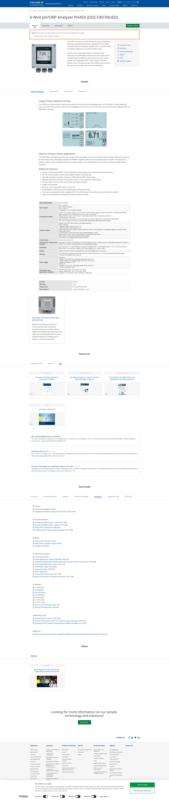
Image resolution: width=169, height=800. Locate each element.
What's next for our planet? (99, 750)
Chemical (32, 762)
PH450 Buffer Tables (42, 567)
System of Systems (99, 758)
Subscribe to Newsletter (116, 775)
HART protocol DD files (42, 541)
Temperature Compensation (44, 574)
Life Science (65, 765)
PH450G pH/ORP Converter (44, 618)
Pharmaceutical (34, 771)
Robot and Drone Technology (98, 768)
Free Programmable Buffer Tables (46, 564)
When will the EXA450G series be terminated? (45, 436)
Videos (80, 754)
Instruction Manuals (126, 51)
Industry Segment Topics (100, 753)
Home (34, 11)
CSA (36, 592)
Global (113, 2)
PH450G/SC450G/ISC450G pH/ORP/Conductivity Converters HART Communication (62, 562)
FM (36, 597)
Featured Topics (114, 5)
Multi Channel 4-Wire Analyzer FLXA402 (47, 36)
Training (112, 766)
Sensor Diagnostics (41, 572)
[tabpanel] (47, 57)
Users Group (113, 757)
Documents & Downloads (84, 750)
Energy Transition (35, 766)
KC (36, 600)
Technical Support (125, 61)
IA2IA (95, 761)
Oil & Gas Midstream (35, 757)
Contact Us (134, 5)
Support (125, 5)
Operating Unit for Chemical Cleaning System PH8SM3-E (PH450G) (57, 623)
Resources (81, 752)
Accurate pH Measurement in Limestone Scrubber (47, 378)
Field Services (113, 764)
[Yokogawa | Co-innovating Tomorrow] (36, 3)
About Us (101, 2)
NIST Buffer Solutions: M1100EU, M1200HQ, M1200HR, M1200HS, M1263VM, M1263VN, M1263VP (67, 634)
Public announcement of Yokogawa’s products (68, 768)
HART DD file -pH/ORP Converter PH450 (48, 543)
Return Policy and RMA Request (116, 769)
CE (36, 588)
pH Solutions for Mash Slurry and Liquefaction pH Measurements (122, 378)
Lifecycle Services (66, 763)
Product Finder (113, 754)
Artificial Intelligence (99, 765)
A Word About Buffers (42, 557)
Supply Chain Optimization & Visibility (52, 770)
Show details (104, 796)
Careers (108, 2)
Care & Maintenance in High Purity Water (48, 559)
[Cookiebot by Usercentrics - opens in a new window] (23, 796)
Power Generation (35, 764)
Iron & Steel (33, 778)
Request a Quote (132, 25)
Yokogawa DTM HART (42, 546)
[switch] (62, 796)
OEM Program (34, 750)
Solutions (80, 5)
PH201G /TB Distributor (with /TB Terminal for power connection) (57, 621)
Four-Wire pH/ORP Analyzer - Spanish (47, 525)
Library (104, 5)
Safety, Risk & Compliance (50, 754)
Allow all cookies (142, 785)
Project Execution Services (66, 760)
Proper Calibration (41, 569)
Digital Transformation (100, 763)
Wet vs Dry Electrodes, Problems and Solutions (50, 577)
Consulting (65, 757)
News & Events (93, 2)
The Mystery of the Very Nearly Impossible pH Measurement (47, 670)
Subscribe (85, 2)
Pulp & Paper (33, 776)
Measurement (66, 754)
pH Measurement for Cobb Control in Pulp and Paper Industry (84, 378)
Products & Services (92, 5)
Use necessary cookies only (142, 790)
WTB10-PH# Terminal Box (44, 527)
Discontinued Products (57, 11)
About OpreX (97, 756)
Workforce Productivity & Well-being (52, 750)
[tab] (37, 91)
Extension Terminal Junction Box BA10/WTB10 (45, 319)
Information (65, 750)
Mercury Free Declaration (43, 605)
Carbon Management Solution (52, 779)
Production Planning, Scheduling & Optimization (51, 774)
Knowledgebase (114, 750)
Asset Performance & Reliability (52, 758)
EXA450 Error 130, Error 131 (39, 451)
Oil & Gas (32, 754)
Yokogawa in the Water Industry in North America (51, 512)
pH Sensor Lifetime (46, 409)
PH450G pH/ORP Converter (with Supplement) (50, 530)
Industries (71, 5)
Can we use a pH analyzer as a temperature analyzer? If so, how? (52, 466)
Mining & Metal (34, 769)
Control (64, 752)
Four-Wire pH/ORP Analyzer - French (47, 523)
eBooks (122, 55)
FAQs (121, 58)
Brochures (123, 48)
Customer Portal (125, 45)
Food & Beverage (35, 773)
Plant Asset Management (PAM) (45, 509)
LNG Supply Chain (35, 759)
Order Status (113, 759)
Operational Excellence (52, 761)
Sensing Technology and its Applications (100, 772)
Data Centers (33, 752)
